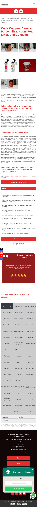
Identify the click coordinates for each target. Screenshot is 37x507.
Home (18, 458)
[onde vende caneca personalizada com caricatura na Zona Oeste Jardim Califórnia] (9, 65)
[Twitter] (20, 493)
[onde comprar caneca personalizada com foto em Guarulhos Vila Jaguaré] (9, 83)
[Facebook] (16, 493)
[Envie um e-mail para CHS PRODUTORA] (21, 11)
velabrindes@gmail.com (19, 450)
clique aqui (22, 176)
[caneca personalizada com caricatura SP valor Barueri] (27, 47)
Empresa (18, 463)
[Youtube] (24, 493)
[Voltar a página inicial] (4, 4)
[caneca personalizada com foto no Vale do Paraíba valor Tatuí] (27, 65)
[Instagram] (12, 493)
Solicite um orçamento (18, 182)
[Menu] (34, 4)
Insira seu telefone (18, 479)
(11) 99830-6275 (12, 176)
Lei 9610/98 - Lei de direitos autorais (19, 427)
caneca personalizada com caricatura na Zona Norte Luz (17, 215)
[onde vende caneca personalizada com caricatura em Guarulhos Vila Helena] (9, 47)
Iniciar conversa (18, 489)
